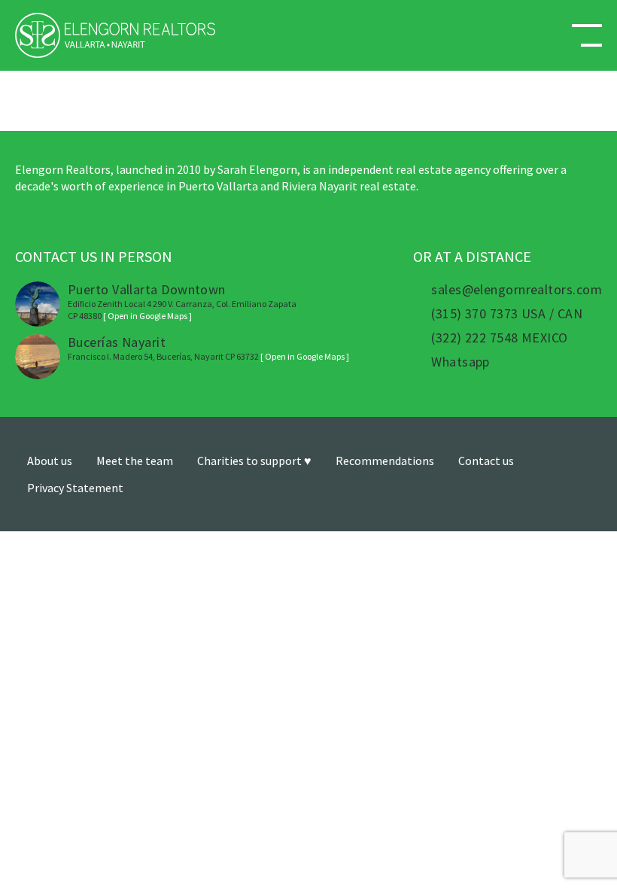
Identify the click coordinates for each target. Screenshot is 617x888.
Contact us (486, 460)
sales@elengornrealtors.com (516, 289)
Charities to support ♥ (254, 460)
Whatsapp (460, 362)
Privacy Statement (75, 487)
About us (49, 460)
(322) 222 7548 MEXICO (499, 338)
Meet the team (134, 460)
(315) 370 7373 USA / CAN (506, 314)
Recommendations (385, 460)
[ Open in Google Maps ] (147, 315)
